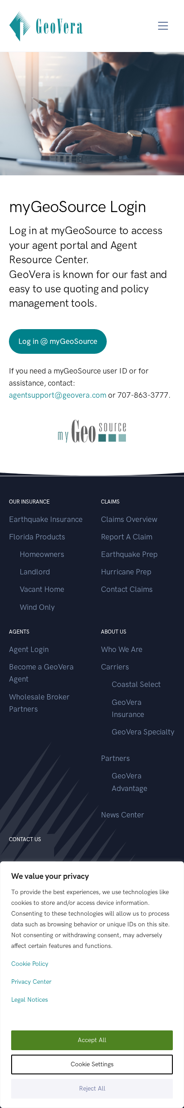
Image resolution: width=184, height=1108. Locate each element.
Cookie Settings (92, 1064)
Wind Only (37, 607)
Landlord (35, 571)
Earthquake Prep (129, 554)
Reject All (92, 1088)
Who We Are (121, 649)
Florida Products (37, 536)
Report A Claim (126, 536)
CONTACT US (25, 839)
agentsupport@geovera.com (57, 395)
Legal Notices (29, 1000)
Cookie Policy (29, 964)
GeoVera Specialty (143, 731)
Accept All (92, 1040)
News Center (122, 814)
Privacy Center (31, 982)
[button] (58, 341)
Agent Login (29, 649)
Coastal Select (136, 684)
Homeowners (42, 554)
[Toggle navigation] (163, 26)
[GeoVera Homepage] (46, 26)
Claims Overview (129, 519)
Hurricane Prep (126, 571)
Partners (115, 758)
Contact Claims (127, 589)
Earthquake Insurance (46, 519)
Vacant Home (42, 589)
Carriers (115, 666)
